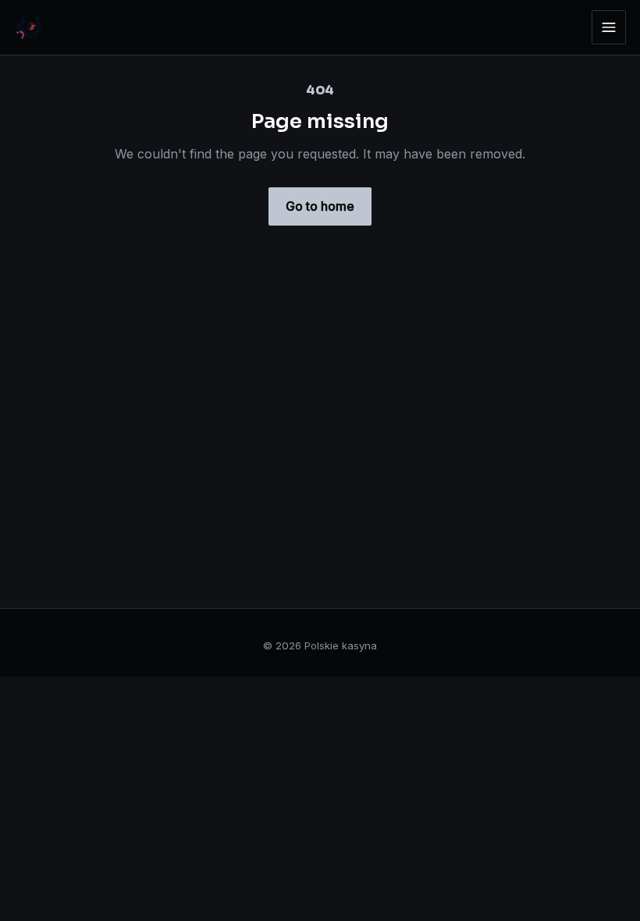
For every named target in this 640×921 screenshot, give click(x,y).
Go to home (320, 206)
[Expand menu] (609, 27)
